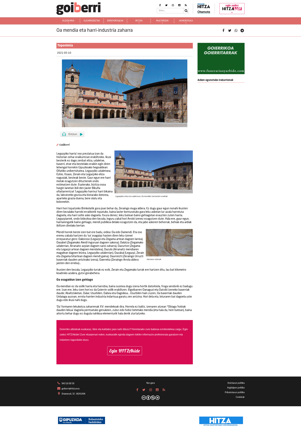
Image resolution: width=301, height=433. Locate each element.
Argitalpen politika (236, 388)
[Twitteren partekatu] (229, 30)
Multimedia (162, 21)
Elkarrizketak (92, 21)
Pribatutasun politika (235, 392)
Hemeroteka (186, 21)
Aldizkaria (68, 21)
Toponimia (65, 45)
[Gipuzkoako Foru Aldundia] (81, 420)
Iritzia (139, 21)
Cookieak (240, 397)
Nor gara (150, 383)
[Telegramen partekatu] (242, 30)
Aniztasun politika (236, 383)
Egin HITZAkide (124, 351)
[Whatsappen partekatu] (236, 30)
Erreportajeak (115, 21)
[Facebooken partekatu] (223, 30)
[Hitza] (221, 420)
